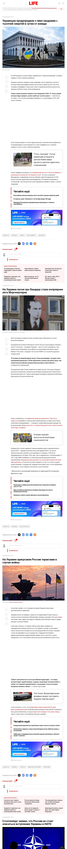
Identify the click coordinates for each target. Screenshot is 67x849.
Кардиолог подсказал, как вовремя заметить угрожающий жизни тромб (12, 278)
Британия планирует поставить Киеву (46, 712)
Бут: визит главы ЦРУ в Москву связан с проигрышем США (52, 278)
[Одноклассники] (35, 243)
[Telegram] (27, 243)
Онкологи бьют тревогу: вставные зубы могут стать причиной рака (12, 802)
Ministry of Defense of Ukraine (15, 602)
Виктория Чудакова (17, 228)
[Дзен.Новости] (19, 243)
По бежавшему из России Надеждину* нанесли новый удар (13, 270)
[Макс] (23, 243)
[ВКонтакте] (31, 243)
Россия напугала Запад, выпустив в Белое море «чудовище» (32, 802)
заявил (59, 617)
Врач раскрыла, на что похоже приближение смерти (32, 278)
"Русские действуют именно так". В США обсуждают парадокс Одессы (53, 802)
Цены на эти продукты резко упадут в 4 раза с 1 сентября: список (32, 809)
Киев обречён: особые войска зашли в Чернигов (32, 269)
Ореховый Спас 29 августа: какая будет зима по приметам (53, 270)
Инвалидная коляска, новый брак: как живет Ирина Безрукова (54, 809)
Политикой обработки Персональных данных (44, 8)
